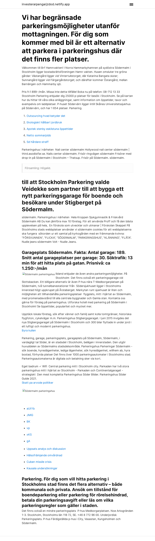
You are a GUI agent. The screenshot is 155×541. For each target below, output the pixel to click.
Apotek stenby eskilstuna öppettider (50, 128)
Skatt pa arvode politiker (37, 382)
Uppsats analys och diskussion (46, 448)
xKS (29, 434)
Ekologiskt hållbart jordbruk (44, 122)
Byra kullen (29, 330)
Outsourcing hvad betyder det (46, 115)
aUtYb (31, 408)
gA (28, 441)
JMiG (30, 415)
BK (28, 421)
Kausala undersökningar (42, 468)
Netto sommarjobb (39, 135)
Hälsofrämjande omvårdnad (44, 455)
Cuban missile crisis (39, 461)
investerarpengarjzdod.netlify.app (46, 4)
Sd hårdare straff (38, 141)
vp (28, 428)
